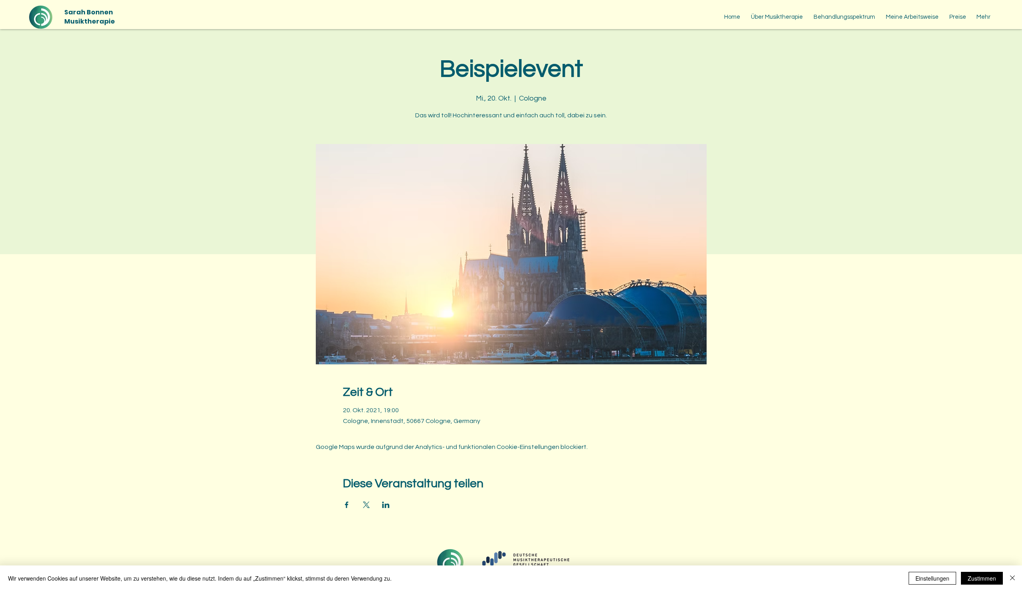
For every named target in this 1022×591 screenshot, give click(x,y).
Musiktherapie (89, 21)
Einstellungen (932, 578)
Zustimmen (982, 578)
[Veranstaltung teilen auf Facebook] (347, 505)
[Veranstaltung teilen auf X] (366, 505)
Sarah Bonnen (88, 12)
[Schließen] (1012, 578)
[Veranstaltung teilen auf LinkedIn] (386, 505)
